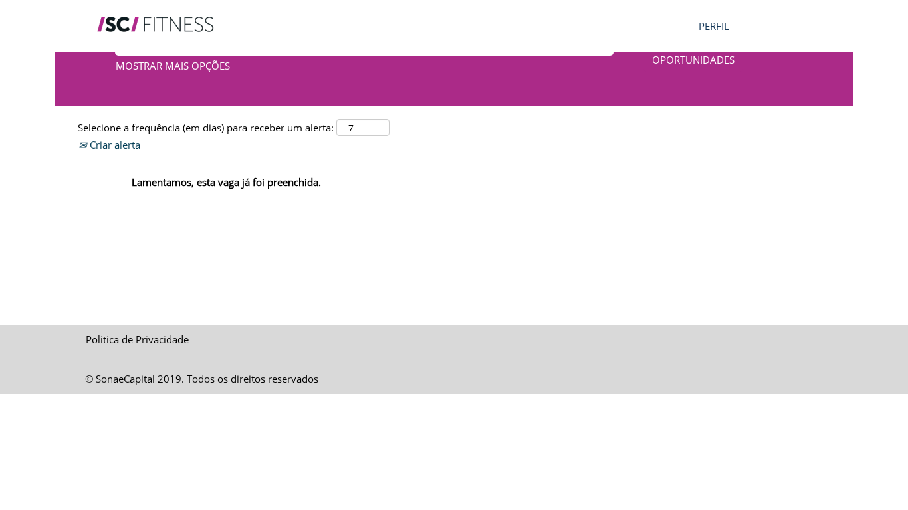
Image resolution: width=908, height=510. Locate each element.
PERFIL (714, 26)
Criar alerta (113, 144)
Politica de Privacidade (137, 339)
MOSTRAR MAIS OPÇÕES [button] (173, 65)
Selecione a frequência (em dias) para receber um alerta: (206, 127)
